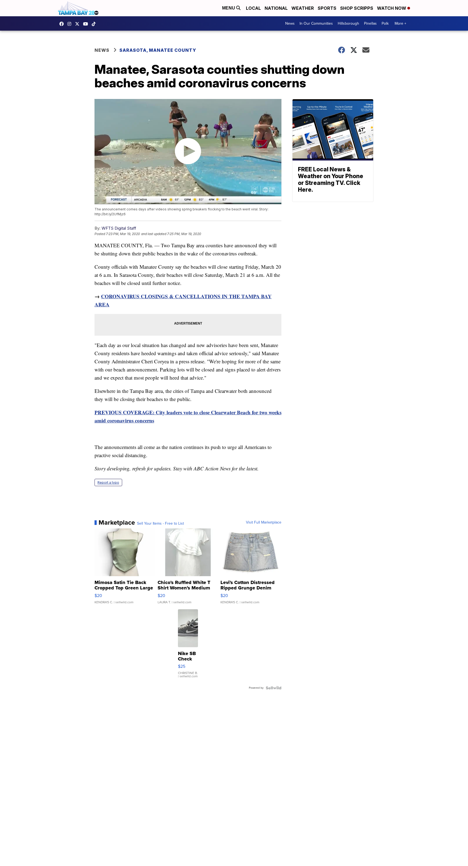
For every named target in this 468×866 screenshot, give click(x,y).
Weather (302, 8)
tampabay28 (78, 24)
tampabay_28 (70, 24)
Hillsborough (348, 23)
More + (400, 23)
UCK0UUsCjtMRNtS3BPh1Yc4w (87, 24)
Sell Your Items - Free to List (160, 523)
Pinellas (370, 23)
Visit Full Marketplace (263, 522)
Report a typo (108, 482)
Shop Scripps (356, 8)
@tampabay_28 (95, 24)
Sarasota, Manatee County (157, 50)
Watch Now (392, 8)
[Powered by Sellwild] (273, 688)
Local (253, 8)
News (290, 23)
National (276, 8)
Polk (385, 23)
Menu (229, 8)
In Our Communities (316, 23)
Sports (327, 8)
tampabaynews (62, 24)
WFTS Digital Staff (119, 228)
